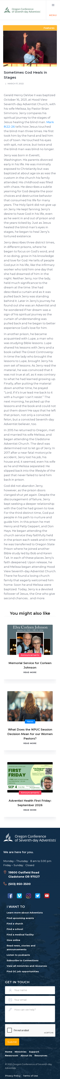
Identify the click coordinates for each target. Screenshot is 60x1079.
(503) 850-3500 (19, 884)
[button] (53, 10)
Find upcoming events (20, 918)
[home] (22, 10)
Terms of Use (30, 1075)
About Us (26, 1055)
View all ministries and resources (27, 966)
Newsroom (11, 1055)
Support (34, 1051)
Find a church (15, 923)
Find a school (15, 929)
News (30, 721)
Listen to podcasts (18, 955)
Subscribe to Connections (22, 960)
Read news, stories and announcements (21, 947)
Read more (30, 672)
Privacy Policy (12, 1075)
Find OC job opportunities (23, 971)
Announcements (30, 655)
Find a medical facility (20, 934)
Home (8, 1051)
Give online (13, 940)
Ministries (20, 1051)
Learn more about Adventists (25, 912)
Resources (40, 1055)
